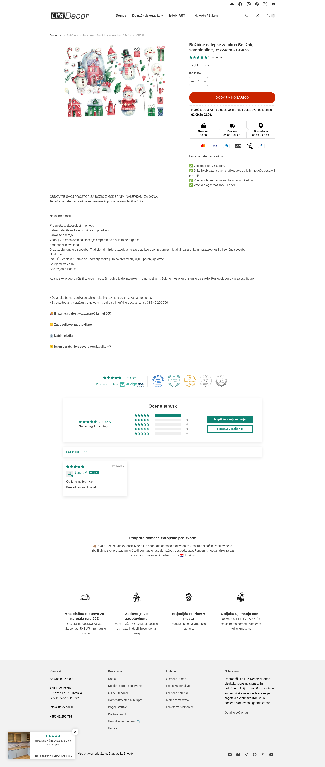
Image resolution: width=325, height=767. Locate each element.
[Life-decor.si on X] (265, 4)
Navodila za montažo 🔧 (124, 721)
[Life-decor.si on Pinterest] (257, 4)
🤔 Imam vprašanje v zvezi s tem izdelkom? (80, 346)
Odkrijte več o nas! (237, 712)
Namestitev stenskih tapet (125, 700)
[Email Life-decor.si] (232, 4)
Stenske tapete (176, 678)
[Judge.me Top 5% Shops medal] (221, 381)
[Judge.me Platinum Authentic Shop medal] (174, 381)
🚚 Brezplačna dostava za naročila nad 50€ (80, 313)
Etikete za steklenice (180, 707)
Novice (112, 728)
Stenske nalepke (177, 693)
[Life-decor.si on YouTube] (273, 4)
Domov (121, 15)
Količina (195, 73)
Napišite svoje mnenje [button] (230, 419)
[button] (198, 57)
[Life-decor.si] (70, 15)
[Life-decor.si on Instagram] (249, 4)
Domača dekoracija (146, 15)
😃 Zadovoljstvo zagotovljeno (71, 324)
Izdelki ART (177, 15)
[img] (75, 466)
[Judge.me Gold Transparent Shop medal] (190, 381)
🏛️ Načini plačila (61, 335)
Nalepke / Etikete (206, 15)
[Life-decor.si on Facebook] (240, 4)
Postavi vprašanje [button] (230, 428)
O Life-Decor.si (118, 693)
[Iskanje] (247, 15)
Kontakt (113, 678)
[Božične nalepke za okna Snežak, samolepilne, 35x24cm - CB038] (114, 81)
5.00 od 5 (104, 422)
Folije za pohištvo (178, 685)
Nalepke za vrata (177, 700)
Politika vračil (117, 714)
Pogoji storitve (117, 707)
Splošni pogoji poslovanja (125, 685)
